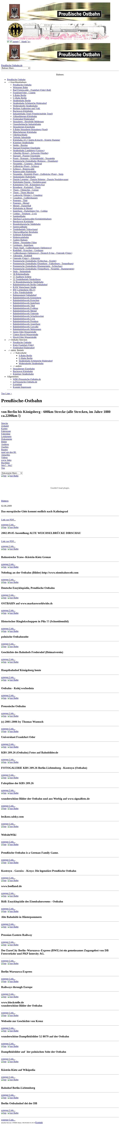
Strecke (4, 423)
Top (3, 393)
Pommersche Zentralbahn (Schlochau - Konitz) (34, 261)
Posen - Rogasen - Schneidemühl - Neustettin (34, 158)
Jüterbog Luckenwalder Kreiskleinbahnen (32, 219)
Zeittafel (5, 426)
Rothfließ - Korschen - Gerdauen (28, 250)
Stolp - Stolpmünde (22, 271)
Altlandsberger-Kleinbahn (25, 116)
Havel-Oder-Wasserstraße (25, 337)
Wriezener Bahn (20, 87)
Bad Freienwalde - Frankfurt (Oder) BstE (32, 90)
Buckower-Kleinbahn (23, 111)
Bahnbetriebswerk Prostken (25, 321)
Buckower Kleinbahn (23, 371)
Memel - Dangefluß (22, 205)
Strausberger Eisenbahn (24, 368)
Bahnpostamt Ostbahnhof (24, 295)
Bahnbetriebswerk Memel (25, 311)
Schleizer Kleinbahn (22, 234)
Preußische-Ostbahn (22, 85)
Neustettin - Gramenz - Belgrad (27, 163)
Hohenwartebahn (21, 237)
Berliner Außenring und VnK (26, 108)
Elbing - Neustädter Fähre (25, 242)
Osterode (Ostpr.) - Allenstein (26, 258)
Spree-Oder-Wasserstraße (24, 332)
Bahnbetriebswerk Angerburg (26, 324)
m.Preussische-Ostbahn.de (25, 382)
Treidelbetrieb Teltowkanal (25, 229)
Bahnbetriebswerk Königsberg (27, 297)
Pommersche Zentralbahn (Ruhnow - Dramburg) (35, 161)
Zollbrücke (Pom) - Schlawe (26, 166)
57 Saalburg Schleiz (22, 276)
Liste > (8, 393)
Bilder (4, 441)
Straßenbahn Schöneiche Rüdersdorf (30, 103)
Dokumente (6, 439)
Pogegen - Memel (21, 203)
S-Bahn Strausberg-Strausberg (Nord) (30, 129)
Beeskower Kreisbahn (23, 221)
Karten (4, 428)
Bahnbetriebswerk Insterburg (26, 303)
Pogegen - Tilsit (20, 200)
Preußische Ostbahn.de (11, 65)
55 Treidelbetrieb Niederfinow (27, 279)
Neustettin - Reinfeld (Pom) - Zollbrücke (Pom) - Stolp (38, 174)
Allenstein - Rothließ (22, 255)
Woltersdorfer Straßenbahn (25, 106)
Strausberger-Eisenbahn (24, 127)
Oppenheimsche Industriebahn (27, 124)
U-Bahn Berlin (20, 98)
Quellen (4, 447)
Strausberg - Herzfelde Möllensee (28, 121)
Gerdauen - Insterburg (23, 245)
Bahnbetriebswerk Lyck (24, 319)
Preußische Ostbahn (16, 79)
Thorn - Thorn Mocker (23, 192)
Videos (4, 457)
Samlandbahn (19, 216)
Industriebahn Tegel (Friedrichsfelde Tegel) (33, 113)
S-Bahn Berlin (19, 95)
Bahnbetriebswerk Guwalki (25, 326)
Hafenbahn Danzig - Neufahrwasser (29, 182)
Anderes (5, 444)
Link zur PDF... (8, 519)
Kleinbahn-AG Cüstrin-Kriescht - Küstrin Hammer (36, 140)
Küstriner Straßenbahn (23, 142)
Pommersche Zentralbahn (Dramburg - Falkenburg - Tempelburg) (43, 263)
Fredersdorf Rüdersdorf (24, 119)
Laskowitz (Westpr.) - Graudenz (27, 195)
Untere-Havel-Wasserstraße (25, 334)
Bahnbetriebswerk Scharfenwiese (28, 316)
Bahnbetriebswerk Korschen (26, 300)
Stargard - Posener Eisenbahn (26, 156)
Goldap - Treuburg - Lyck (25, 213)
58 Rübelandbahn (21, 274)
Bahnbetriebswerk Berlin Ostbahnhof (30, 284)
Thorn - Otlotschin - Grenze (26, 190)
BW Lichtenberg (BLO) (24, 290)
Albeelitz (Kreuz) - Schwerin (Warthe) (30, 153)
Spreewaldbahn (20, 226)
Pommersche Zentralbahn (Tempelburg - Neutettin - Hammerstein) (43, 269)
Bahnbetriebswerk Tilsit (24, 305)
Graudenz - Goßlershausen (25, 198)
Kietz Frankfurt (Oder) (23, 345)
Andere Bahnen (20, 240)
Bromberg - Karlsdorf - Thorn (27, 187)
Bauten (4, 449)
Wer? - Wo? (6, 465)
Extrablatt (17, 384)
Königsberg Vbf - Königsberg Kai (29, 184)
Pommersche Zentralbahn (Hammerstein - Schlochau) (37, 266)
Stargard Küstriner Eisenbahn (26, 148)
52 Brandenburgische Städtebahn (28, 282)
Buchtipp (5, 463)
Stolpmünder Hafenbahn (24, 177)
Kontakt (39, 1122)
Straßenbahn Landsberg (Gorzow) (28, 150)
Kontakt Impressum (22, 387)
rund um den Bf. (8, 452)
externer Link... (8, 524)
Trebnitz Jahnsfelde (22, 137)
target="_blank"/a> (21, 41)
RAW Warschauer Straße (24, 287)
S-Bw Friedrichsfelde (23, 292)
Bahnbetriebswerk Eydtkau (25, 308)
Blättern (4, 501)
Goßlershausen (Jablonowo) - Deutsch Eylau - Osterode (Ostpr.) (42, 253)
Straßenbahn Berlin (22, 100)
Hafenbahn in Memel (22, 208)
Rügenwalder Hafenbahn (24, 171)
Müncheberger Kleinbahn (25, 132)
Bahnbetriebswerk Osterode (26, 313)
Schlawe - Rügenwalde (23, 169)
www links (6, 460)
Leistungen (6, 436)
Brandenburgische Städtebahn (27, 224)
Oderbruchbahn (20, 134)
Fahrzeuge (6, 431)
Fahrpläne (5, 434)
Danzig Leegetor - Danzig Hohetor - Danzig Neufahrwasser (40, 179)
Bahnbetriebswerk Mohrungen (27, 329)
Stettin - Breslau (20, 145)
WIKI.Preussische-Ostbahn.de (27, 379)
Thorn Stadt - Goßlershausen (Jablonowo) (32, 248)
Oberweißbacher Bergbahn (25, 232)
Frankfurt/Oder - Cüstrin (24, 92)
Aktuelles (5, 455)
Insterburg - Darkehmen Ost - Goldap (30, 211)
